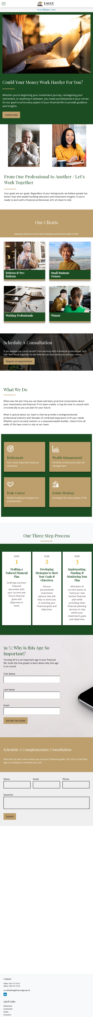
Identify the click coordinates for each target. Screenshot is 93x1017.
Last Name (9, 689)
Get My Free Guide (15, 720)
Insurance (7, 1015)
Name (7, 779)
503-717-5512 (14, 983)
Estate (6, 1012)
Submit (10, 816)
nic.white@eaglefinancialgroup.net (17, 990)
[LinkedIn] (5, 994)
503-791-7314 (14, 986)
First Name (9, 673)
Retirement (8, 1006)
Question (8, 794)
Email (6, 705)
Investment (8, 1009)
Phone (65, 779)
